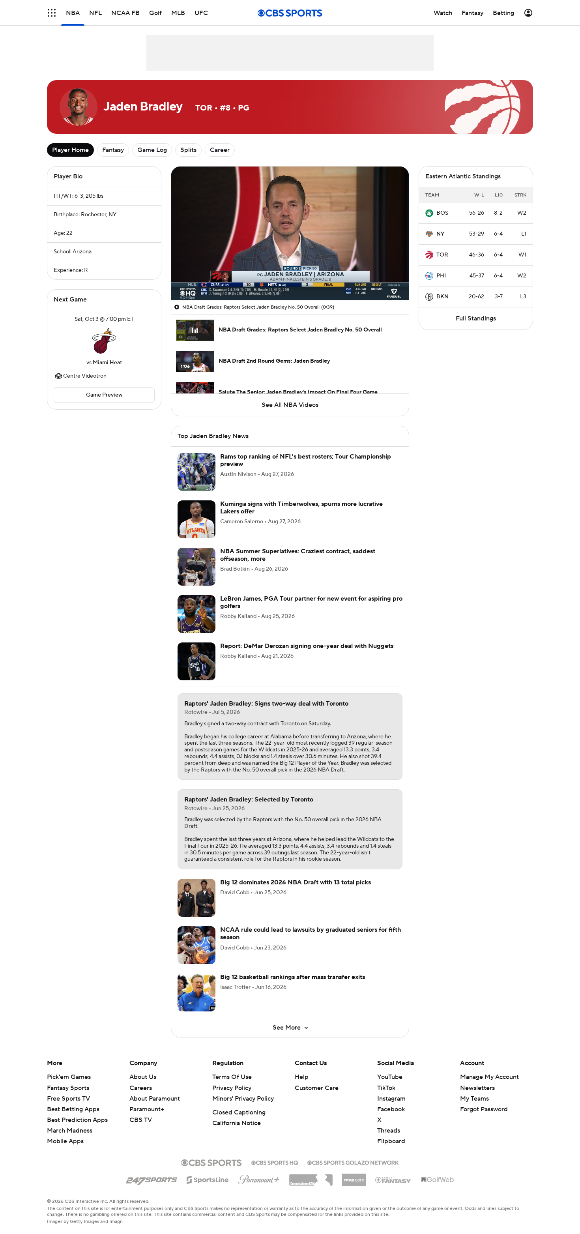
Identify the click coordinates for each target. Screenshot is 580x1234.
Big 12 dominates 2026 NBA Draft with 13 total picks (295, 882)
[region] (290, 233)
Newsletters (477, 1088)
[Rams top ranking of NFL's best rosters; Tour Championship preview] (196, 472)
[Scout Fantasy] (393, 1179)
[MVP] (354, 1177)
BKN (442, 296)
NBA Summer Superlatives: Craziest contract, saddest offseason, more (297, 555)
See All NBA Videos (290, 405)
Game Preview (104, 395)
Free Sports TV (68, 1099)
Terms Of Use (232, 1077)
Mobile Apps (65, 1141)
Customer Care (317, 1088)
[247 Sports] (151, 1178)
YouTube (389, 1077)
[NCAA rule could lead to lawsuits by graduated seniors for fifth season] (196, 945)
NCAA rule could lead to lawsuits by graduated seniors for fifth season (310, 933)
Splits (188, 150)
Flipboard (391, 1141)
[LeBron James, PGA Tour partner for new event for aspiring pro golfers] (196, 614)
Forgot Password (484, 1109)
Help (302, 1077)
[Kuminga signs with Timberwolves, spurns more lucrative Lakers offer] (196, 519)
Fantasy (113, 150)
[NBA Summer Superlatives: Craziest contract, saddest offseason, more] (196, 567)
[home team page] (104, 341)
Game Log (152, 150)
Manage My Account (489, 1077)
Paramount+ (146, 1109)
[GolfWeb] (437, 1180)
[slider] (290, 277)
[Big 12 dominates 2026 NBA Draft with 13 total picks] (196, 898)
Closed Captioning (239, 1112)
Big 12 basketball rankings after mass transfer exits (292, 977)
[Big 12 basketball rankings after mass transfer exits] (196, 992)
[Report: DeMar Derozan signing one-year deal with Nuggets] (196, 661)
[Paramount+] (259, 1178)
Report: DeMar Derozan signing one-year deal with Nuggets (306, 646)
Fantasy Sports (68, 1088)
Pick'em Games (69, 1077)
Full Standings (476, 318)
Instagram (391, 1099)
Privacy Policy (231, 1088)
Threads (388, 1131)
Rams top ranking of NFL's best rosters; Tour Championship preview (305, 460)
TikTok (386, 1088)
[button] (51, 13)
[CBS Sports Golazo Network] (353, 1162)
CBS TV (140, 1120)
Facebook (391, 1109)
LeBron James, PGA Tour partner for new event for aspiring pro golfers (311, 602)
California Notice (236, 1123)
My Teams (474, 1099)
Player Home (70, 150)
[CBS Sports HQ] (274, 1162)
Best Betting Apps (73, 1109)
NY (440, 234)
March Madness (69, 1131)
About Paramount (154, 1099)
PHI (441, 275)
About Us (142, 1077)
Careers (140, 1088)
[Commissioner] (311, 1177)
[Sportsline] (208, 1179)
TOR (442, 254)
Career (220, 150)
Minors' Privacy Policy (243, 1099)
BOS (442, 213)
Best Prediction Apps (77, 1120)
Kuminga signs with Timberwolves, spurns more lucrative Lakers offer (301, 507)
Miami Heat (107, 362)
